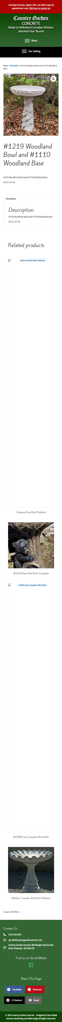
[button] (53, 79)
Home (5, 65)
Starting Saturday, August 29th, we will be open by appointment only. (31, 6)
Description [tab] (11, 198)
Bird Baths (14, 65)
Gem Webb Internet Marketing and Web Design (31, 1017)
